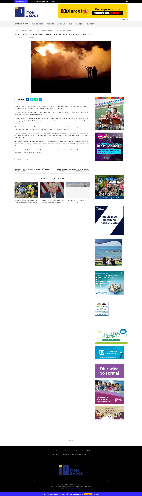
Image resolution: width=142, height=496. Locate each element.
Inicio (15, 30)
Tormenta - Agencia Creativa (73, 488)
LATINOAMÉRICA (50, 24)
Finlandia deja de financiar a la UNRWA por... (78, 201)
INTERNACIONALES (27, 30)
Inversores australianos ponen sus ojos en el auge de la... (51, 1)
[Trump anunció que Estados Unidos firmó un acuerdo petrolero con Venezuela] (26, 190)
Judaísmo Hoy (90, 24)
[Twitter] (122, 1)
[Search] (127, 24)
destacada (19, 159)
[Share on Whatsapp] (36, 99)
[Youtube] (127, 1)
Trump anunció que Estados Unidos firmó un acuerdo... (26, 201)
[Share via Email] (40, 99)
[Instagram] (124, 1)
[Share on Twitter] (32, 99)
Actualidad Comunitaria (21, 24)
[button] (29, 1)
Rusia (26, 159)
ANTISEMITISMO (61, 24)
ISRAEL (70, 24)
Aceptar (88, 494)
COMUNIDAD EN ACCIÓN (37, 24)
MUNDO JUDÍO (79, 24)
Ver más (96, 494)
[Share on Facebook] (27, 99)
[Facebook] (119, 1)
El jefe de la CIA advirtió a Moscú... (52, 201)
